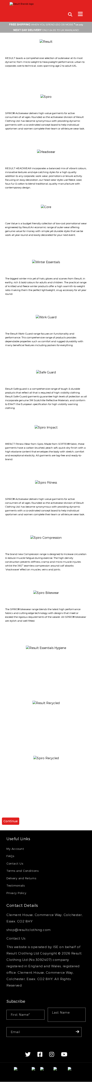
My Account (15, 848)
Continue (10, 821)
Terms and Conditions (22, 870)
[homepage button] (46, 3)
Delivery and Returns (21, 878)
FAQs (10, 856)
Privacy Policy (16, 893)
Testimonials (15, 885)
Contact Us (14, 863)
